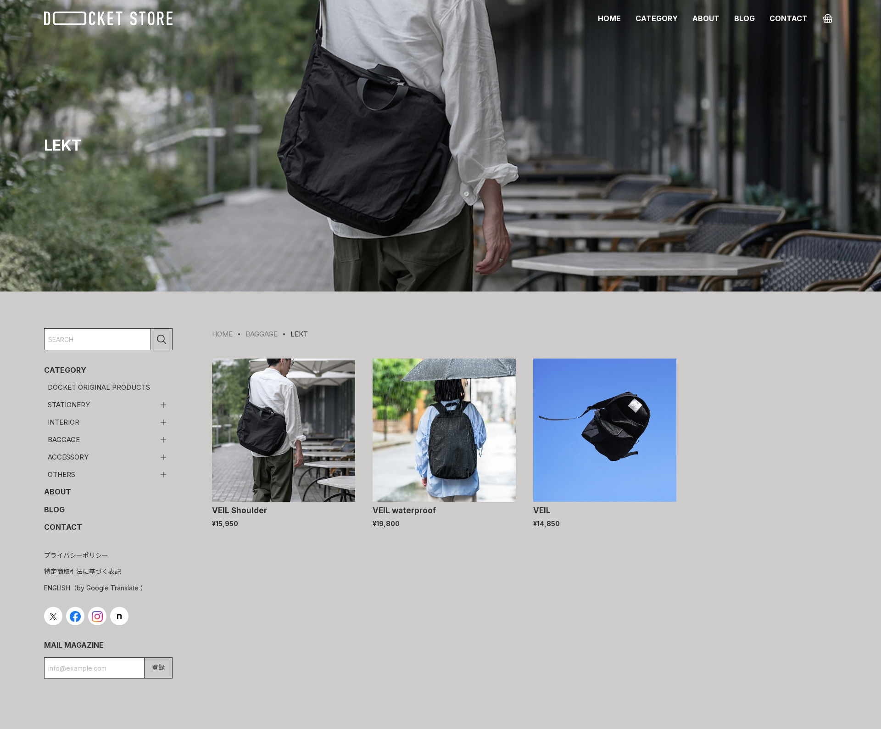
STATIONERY (69, 404)
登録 (158, 668)
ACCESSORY (68, 457)
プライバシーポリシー (76, 555)
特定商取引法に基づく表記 (82, 571)
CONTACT (788, 18)
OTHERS (61, 474)
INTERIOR (63, 422)
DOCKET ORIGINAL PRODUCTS (99, 387)
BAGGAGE (64, 439)
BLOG (744, 18)
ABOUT (705, 18)
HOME (609, 18)
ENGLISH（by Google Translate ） (95, 588)
